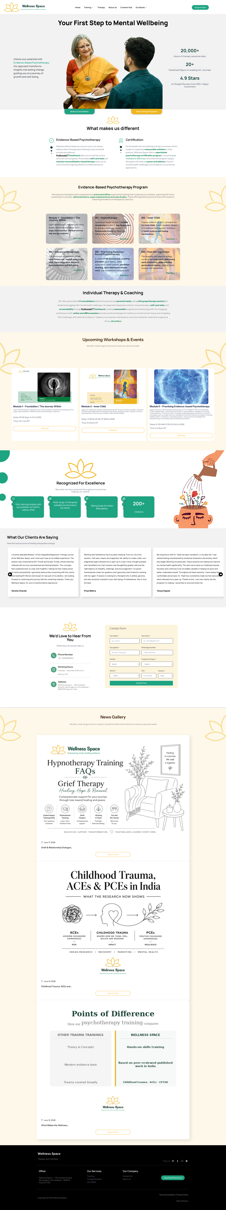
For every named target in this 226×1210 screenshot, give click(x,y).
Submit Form (141, 683)
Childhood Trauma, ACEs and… (56, 986)
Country (161, 671)
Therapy (101, 7)
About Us (113, 7)
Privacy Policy (182, 1194)
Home (77, 7)
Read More (116, 321)
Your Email (145, 636)
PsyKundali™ (87, 309)
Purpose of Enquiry (148, 659)
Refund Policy (182, 1201)
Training (87, 7)
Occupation (114, 647)
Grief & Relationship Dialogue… (56, 847)
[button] (10, 574)
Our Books (140, 7)
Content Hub (126, 7)
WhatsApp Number (148, 647)
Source (112, 671)
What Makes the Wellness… (55, 1125)
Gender (112, 659)
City (143, 671)
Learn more (113, 854)
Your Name (114, 636)
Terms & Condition (167, 1194)
